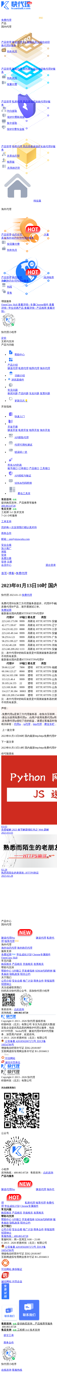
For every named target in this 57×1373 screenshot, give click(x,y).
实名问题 (34, 393)
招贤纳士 (6, 984)
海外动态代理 (8, 947)
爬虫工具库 (24, 493)
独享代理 (34, 368)
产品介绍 (13, 365)
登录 (3, 555)
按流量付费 (13, 244)
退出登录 (51, 565)
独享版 (11, 162)
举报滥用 (49, 980)
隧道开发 (13, 430)
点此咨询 (19, 1009)
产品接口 (34, 468)
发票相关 (39, 964)
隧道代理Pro (8, 937)
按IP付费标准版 (16, 117)
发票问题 (45, 393)
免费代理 (21, 573)
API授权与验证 (22, 475)
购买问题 (13, 393)
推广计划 (28, 980)
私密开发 (23, 430)
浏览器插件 (17, 379)
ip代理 (26, 724)
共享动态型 (13, 155)
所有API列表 (15, 465)
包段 (9, 286)
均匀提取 (12, 111)
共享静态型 (13, 168)
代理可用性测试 (23, 444)
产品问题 (23, 393)
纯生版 (37, 200)
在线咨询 (6, 1370)
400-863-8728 (8, 505)
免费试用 (6, 610)
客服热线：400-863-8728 (14, 1236)
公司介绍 (6, 980)
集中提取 (12, 123)
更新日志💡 (21, 400)
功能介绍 (20, 375)
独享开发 (34, 430)
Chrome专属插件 (41, 954)
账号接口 (13, 468)
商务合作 (39, 980)
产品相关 (17, 964)
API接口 (16, 970)
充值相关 (28, 964)
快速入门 (20, 416)
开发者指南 (28, 970)
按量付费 (12, 84)
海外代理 (45, 368)
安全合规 (17, 980)
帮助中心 (20, 354)
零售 (9, 292)
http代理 (37, 724)
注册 (9, 561)
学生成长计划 (24, 954)
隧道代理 (13, 368)
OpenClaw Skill (9, 957)
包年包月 (12, 51)
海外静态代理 (24, 947)
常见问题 (13, 390)
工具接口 (45, 468)
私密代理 (23, 368)
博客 (11, 573)
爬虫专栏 (49, 724)
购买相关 (6, 964)
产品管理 (6, 42)
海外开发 (45, 430)
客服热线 (17, 1370)
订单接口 (23, 468)
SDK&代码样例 (23, 483)
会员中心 (6, 565)
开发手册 (13, 426)
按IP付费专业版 (15, 129)
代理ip (17, 724)
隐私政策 (15, 974)
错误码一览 (21, 452)
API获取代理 (21, 437)
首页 (4, 573)
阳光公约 (25, 974)
